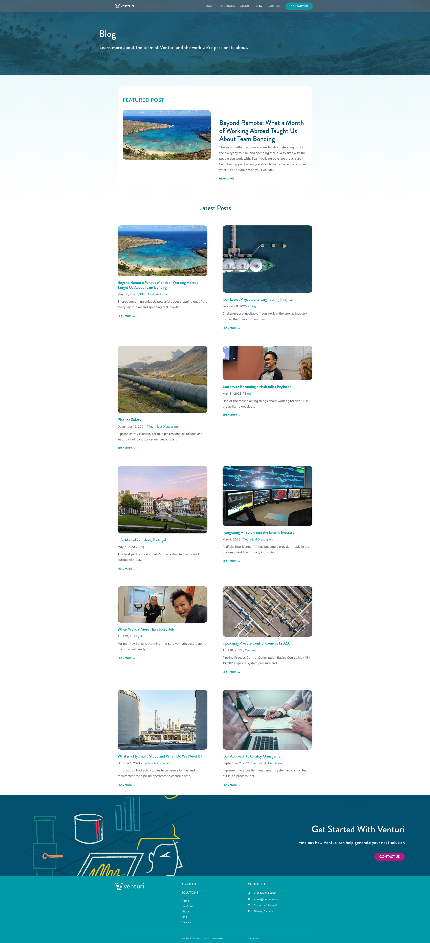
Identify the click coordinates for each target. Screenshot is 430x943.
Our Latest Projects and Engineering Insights (257, 299)
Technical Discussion (163, 426)
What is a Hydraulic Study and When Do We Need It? (160, 756)
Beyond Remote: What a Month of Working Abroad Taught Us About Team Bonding (261, 131)
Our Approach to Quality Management (253, 756)
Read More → (228, 178)
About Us (188, 884)
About (244, 6)
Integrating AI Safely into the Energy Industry (258, 532)
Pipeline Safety (129, 419)
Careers (273, 6)
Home (210, 6)
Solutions (227, 6)
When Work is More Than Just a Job (146, 629)
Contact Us (257, 884)
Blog (258, 6)
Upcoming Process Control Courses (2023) (256, 643)
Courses (250, 650)
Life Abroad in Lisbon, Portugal (142, 540)
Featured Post (158, 294)
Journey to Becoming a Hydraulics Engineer (257, 386)
